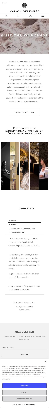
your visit (12, 220)
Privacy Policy (30, 404)
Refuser (24, 392)
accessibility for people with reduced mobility (21, 230)
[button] (45, 361)
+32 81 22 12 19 (24, 310)
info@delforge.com (24, 306)
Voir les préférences (24, 399)
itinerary (12, 225)
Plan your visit (24, 112)
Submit (24, 355)
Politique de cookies (19, 404)
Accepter (24, 386)
